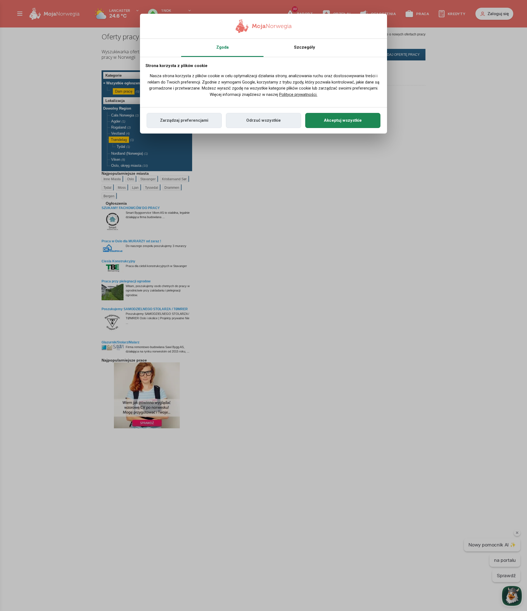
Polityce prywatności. (298, 94)
